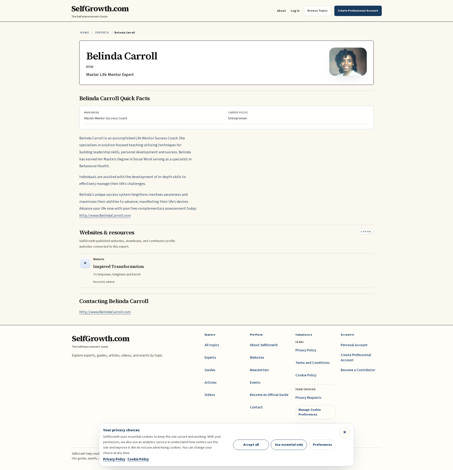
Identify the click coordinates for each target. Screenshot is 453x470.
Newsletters (259, 370)
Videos (210, 394)
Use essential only (289, 444)
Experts (102, 33)
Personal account (354, 345)
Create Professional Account (356, 358)
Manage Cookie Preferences (309, 412)
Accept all (251, 444)
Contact (256, 407)
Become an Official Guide (269, 394)
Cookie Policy (305, 375)
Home (84, 33)
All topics (212, 345)
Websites (257, 357)
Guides (210, 370)
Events (255, 382)
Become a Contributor (358, 370)
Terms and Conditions (312, 362)
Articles (211, 382)
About (281, 10)
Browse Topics (317, 10)
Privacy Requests (308, 397)
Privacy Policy (305, 350)
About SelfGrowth (264, 345)
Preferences (322, 444)
